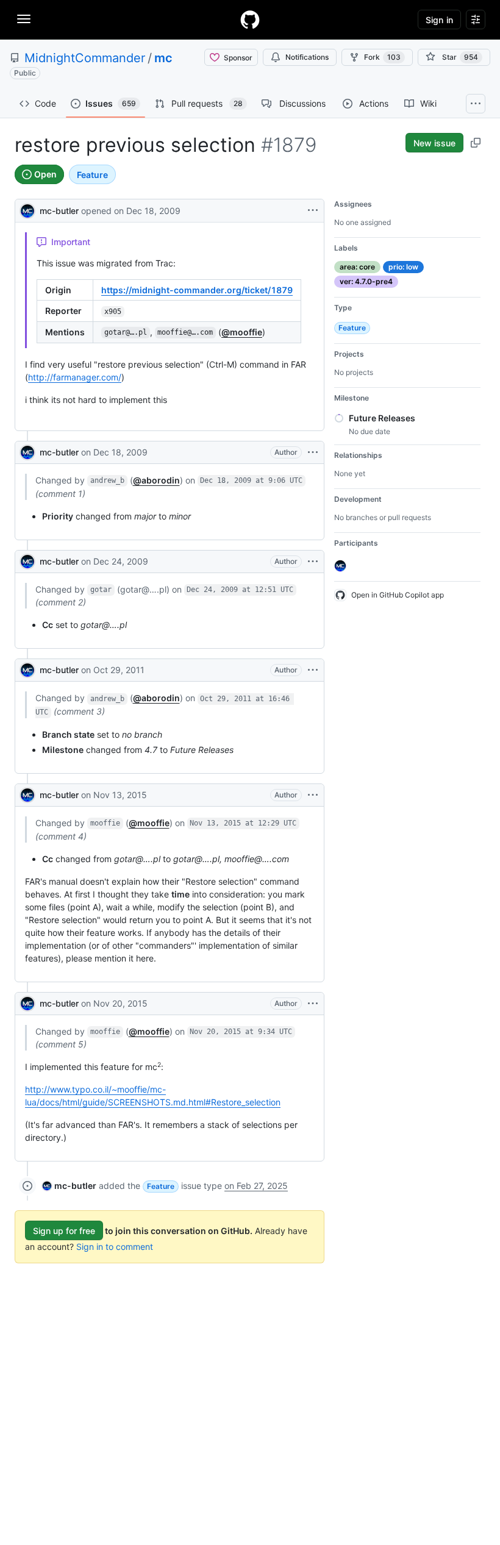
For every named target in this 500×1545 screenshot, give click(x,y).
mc (163, 58)
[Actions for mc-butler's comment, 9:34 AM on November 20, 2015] (312, 1003)
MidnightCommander (84, 58)
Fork (382, 57)
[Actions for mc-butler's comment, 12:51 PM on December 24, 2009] (312, 561)
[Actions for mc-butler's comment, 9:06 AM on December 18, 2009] (312, 452)
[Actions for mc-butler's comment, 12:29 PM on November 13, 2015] (312, 795)
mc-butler (59, 210)
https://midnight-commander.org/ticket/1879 (197, 290)
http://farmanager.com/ (74, 377)
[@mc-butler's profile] (27, 209)
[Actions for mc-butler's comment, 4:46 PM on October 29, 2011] (312, 670)
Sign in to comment (114, 1246)
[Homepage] (250, 19)
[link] (69, 1185)
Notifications (307, 57)
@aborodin (156, 480)
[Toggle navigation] (24, 19)
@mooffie (241, 332)
